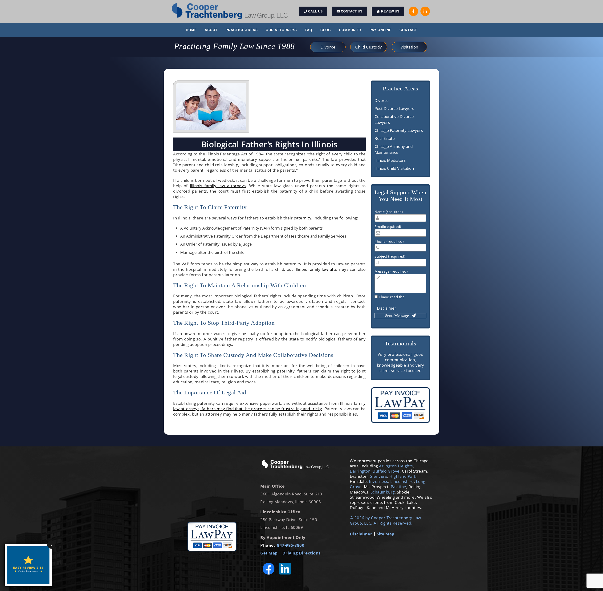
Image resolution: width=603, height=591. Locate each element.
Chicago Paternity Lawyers (399, 130)
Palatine (398, 486)
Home (191, 30)
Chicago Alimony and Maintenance (394, 149)
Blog (325, 30)
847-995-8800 (290, 545)
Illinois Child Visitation (394, 168)
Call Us (314, 11)
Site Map (386, 534)
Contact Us (351, 11)
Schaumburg (382, 492)
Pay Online (380, 30)
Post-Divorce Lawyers (394, 108)
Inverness (378, 481)
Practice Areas (242, 30)
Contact (408, 30)
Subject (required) (390, 256)
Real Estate (385, 138)
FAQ (308, 30)
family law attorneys (328, 269)
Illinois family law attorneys (218, 185)
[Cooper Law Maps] (212, 487)
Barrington (360, 471)
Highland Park (402, 476)
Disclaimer (386, 308)
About (211, 30)
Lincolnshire (402, 481)
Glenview (378, 476)
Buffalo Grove (386, 471)
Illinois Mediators (390, 160)
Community (350, 30)
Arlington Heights (396, 466)
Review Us (389, 11)
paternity (303, 218)
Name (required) (389, 211)
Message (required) (391, 271)
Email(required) (388, 226)
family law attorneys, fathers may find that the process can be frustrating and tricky (269, 406)
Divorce (382, 100)
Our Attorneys (281, 30)
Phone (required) (389, 241)
